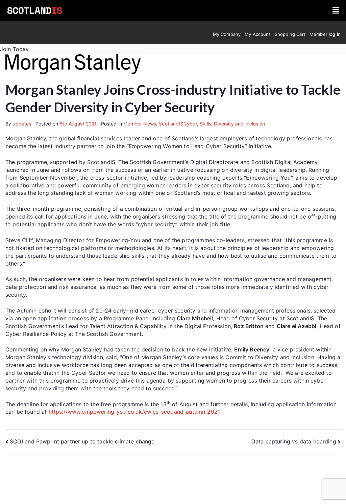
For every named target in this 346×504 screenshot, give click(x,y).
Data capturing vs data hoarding (293, 441)
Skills (205, 124)
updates (22, 124)
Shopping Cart (290, 34)
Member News (139, 124)
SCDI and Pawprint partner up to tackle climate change (82, 441)
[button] (336, 10)
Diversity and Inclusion (239, 124)
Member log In (325, 34)
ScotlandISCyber (178, 124)
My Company (227, 34)
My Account (258, 34)
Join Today (14, 49)
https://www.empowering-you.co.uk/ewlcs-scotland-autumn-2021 (134, 411)
